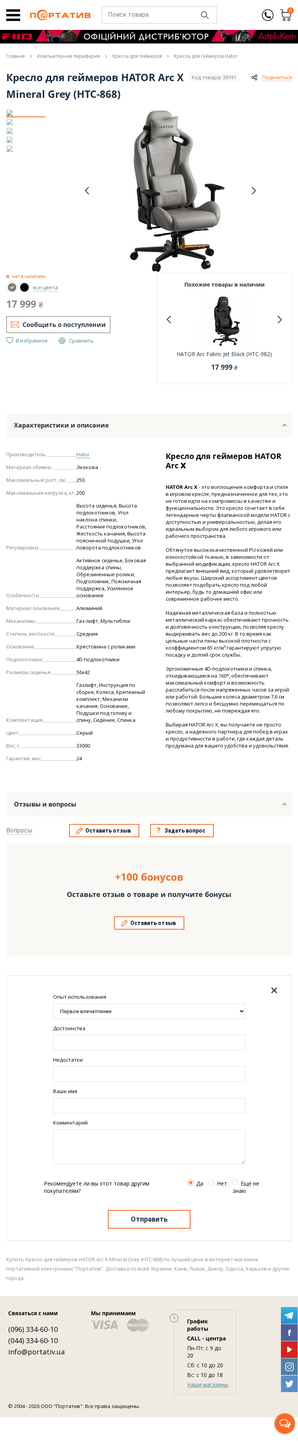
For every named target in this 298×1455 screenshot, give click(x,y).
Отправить (149, 1219)
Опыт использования (79, 996)
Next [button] (254, 190)
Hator (83, 454)
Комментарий (70, 1122)
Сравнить (81, 340)
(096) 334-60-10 (33, 1329)
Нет (222, 1183)
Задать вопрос (185, 830)
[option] (25, 113)
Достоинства (69, 1028)
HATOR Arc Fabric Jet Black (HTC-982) (224, 354)
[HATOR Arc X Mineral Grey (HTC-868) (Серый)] (12, 287)
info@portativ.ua (36, 1351)
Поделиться (277, 77)
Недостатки (68, 1059)
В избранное (32, 340)
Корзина (290, 11)
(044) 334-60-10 (33, 1340)
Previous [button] (87, 190)
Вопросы (19, 830)
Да (199, 1183)
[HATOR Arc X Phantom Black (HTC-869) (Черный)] (24, 287)
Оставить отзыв (108, 830)
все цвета (45, 287)
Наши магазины (207, 1384)
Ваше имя (65, 1091)
